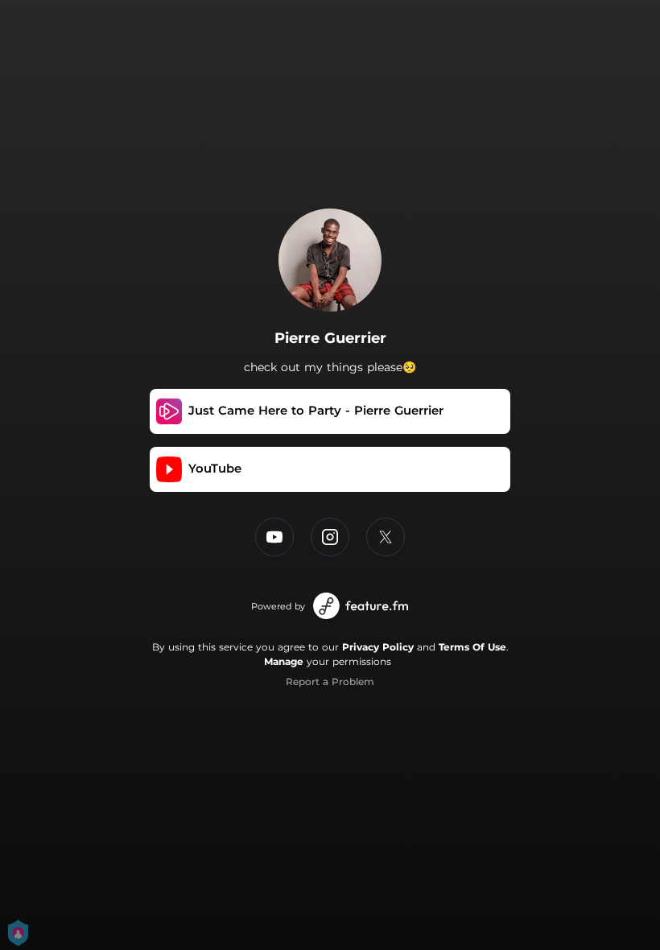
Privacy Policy (378, 647)
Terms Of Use (472, 647)
